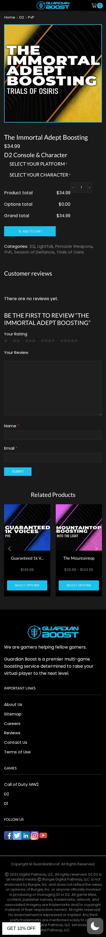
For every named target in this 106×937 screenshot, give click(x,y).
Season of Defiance (34, 252)
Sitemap (12, 714)
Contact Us (15, 742)
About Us (13, 704)
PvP (31, 17)
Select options (27, 585)
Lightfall (45, 246)
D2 (21, 17)
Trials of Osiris (70, 252)
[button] (9, 549)
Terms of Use (17, 752)
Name (11, 426)
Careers (12, 723)
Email (10, 448)
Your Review (16, 352)
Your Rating (15, 334)
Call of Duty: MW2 (21, 784)
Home (9, 17)
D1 (6, 803)
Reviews (12, 733)
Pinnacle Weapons (73, 246)
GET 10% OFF (21, 928)
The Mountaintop (78, 558)
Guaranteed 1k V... (27, 558)
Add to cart (32, 231)
